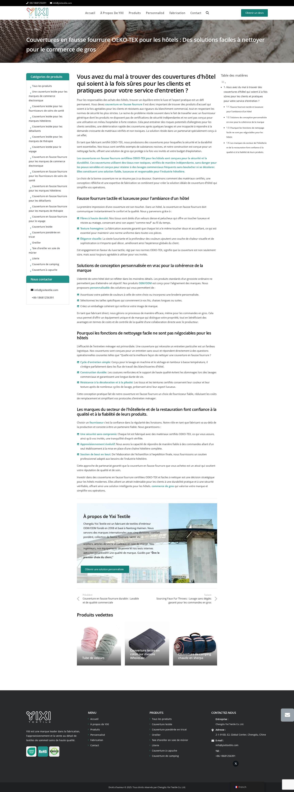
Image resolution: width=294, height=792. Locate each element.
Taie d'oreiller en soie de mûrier (170, 740)
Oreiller (156, 734)
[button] (207, 12)
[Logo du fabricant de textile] (37, 13)
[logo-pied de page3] (38, 717)
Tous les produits (162, 719)
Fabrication (96, 740)
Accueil (94, 719)
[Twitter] (236, 764)
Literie (155, 745)
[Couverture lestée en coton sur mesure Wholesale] (147, 643)
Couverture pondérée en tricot (169, 729)
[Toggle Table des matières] (223, 83)
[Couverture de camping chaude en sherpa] (195, 643)
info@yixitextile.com (227, 745)
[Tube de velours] (99, 643)
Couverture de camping (165, 755)
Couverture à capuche (164, 750)
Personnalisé (97, 734)
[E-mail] (287, 715)
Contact (94, 745)
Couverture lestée (162, 724)
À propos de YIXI (99, 724)
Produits (95, 729)
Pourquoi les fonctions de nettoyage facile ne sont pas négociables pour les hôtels (245, 133)
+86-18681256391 (225, 755)
